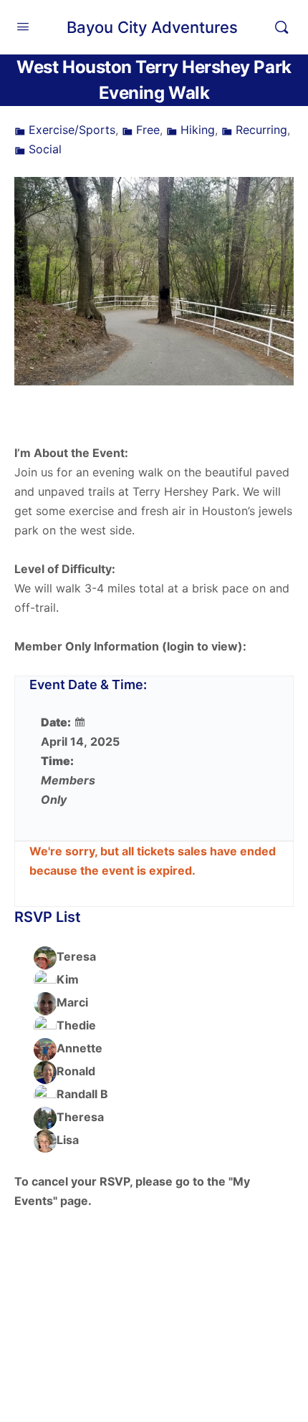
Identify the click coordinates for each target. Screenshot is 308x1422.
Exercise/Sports (72, 129)
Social (45, 149)
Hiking (198, 129)
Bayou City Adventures (152, 27)
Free (148, 129)
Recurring (261, 129)
